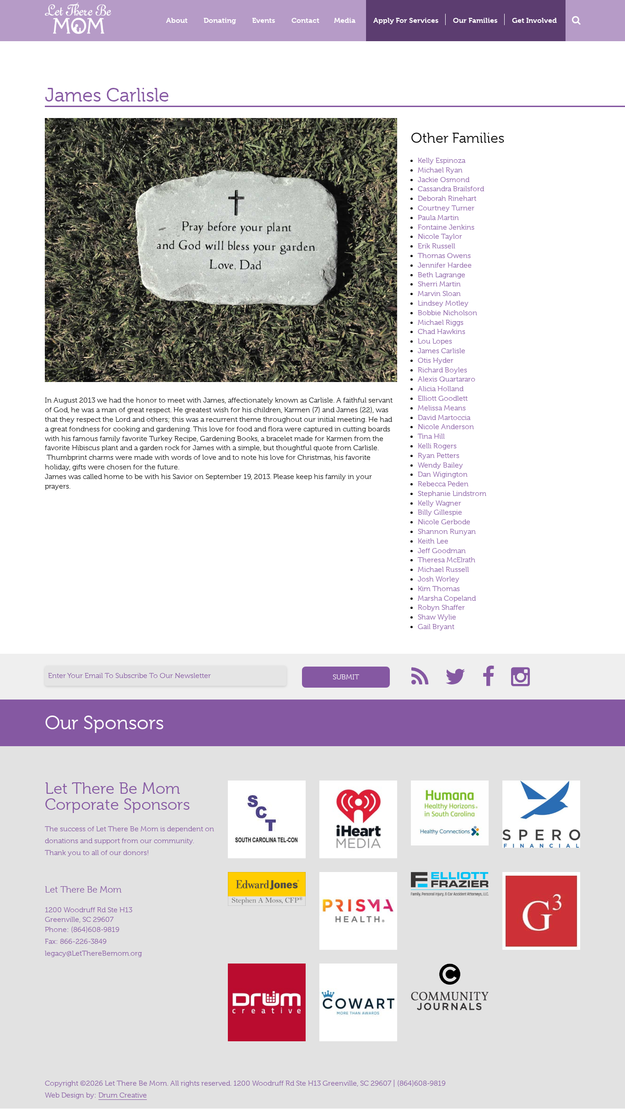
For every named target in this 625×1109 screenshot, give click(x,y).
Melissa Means (442, 408)
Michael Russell (443, 569)
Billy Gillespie (440, 512)
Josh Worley (438, 579)
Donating (220, 20)
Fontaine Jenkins (446, 227)
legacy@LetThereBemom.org (93, 953)
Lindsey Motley (443, 303)
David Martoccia (444, 418)
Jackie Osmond (443, 180)
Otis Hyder (435, 360)
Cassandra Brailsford (451, 189)
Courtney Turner (446, 208)
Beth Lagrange (441, 275)
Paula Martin (438, 218)
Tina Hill (431, 436)
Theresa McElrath (446, 560)
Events (263, 20)
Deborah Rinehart (447, 198)
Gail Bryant (436, 627)
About (177, 20)
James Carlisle (441, 351)
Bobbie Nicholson (447, 313)
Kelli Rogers (437, 446)
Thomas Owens (444, 256)
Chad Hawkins (441, 332)
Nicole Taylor (440, 236)
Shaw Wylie (437, 617)
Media (345, 20)
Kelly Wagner (439, 503)
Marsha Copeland (447, 598)
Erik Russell (436, 246)
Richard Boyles (442, 370)
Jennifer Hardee (445, 265)
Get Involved (534, 20)
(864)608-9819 (95, 930)
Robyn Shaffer (441, 607)
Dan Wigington (443, 474)
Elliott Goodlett (443, 398)
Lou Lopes (435, 341)
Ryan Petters (438, 456)
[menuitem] (177, 20)
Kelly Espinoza (441, 160)
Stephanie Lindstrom (452, 494)
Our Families (475, 20)
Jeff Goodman (442, 551)
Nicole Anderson (446, 427)
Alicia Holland (440, 389)
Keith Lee (433, 541)
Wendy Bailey (440, 465)
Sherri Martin (439, 284)
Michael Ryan (440, 170)
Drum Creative (122, 1095)
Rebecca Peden (443, 484)
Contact (305, 20)
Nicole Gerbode (444, 522)
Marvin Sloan (439, 294)
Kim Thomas (439, 589)
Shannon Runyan (447, 532)
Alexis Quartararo (446, 379)
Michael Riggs (440, 322)
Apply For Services (405, 20)
